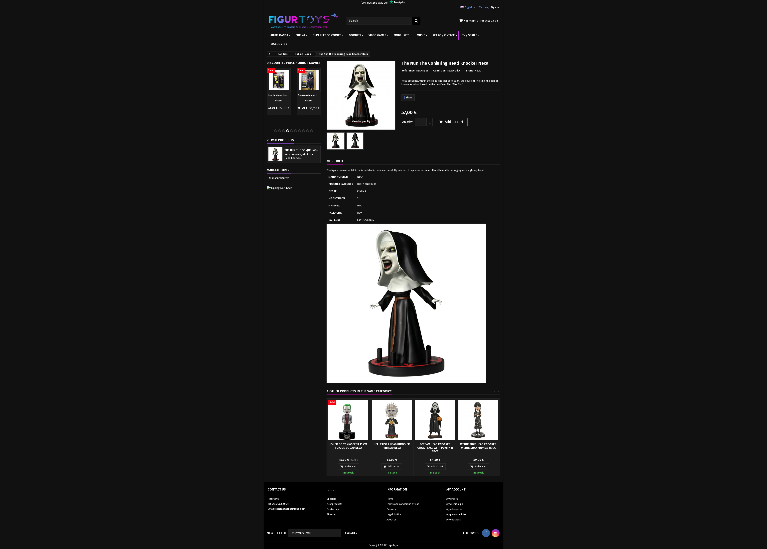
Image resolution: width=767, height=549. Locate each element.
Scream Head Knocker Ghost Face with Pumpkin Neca (435, 448)
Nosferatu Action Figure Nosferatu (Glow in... (279, 95)
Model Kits (401, 35)
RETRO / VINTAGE (443, 35)
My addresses (454, 509)
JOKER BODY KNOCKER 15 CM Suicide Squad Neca (348, 446)
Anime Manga (279, 35)
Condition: (439, 70)
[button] (269, 97)
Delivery (391, 509)
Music (421, 35)
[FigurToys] (304, 20)
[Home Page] (268, 54)
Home (389, 498)
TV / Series (469, 35)
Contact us (333, 509)
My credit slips (454, 503)
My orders (452, 498)
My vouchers (453, 519)
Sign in (495, 7)
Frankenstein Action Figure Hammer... (309, 95)
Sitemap (331, 514)
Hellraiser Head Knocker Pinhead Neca (392, 446)
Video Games (377, 35)
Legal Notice (393, 514)
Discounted (278, 44)
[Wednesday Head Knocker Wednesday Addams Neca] (478, 420)
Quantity (407, 121)
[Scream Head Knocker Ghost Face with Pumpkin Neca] (435, 420)
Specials (331, 498)
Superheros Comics (327, 35)
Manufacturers (279, 170)
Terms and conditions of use (402, 503)
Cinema (300, 35)
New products (335, 503)
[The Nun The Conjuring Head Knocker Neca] (336, 141)
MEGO (278, 100)
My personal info (456, 514)
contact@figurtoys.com (290, 508)
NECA (478, 70)
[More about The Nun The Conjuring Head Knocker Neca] (275, 154)
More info (335, 161)
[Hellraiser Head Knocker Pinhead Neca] (392, 420)
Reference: (408, 70)
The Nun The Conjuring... (301, 150)
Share (408, 97)
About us (391, 519)
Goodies (355, 35)
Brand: (470, 70)
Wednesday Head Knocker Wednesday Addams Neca (478, 446)
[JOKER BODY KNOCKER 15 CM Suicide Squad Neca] (348, 420)
